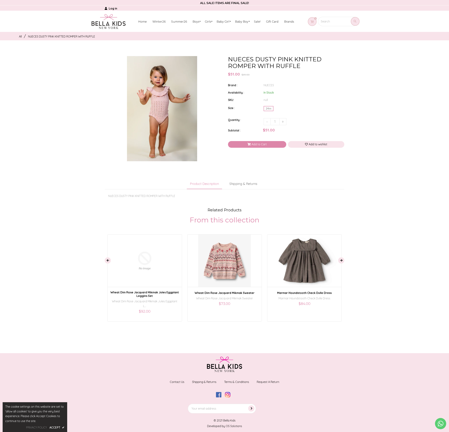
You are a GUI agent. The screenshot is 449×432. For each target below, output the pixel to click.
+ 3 (237, 257)
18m (151, 257)
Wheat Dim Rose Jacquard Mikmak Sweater (224, 293)
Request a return (268, 382)
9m (134, 257)
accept (57, 427)
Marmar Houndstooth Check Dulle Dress (304, 293)
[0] (311, 21)
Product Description (204, 184)
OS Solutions (234, 426)
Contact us (177, 382)
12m (142, 257)
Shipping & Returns (243, 184)
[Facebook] (220, 396)
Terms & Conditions (236, 382)
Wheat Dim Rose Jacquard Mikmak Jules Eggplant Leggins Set (144, 294)
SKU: (231, 100)
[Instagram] (228, 396)
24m (268, 108)
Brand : (232, 85)
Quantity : (234, 120)
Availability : (236, 92)
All (20, 36)
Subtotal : (234, 130)
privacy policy (36, 427)
